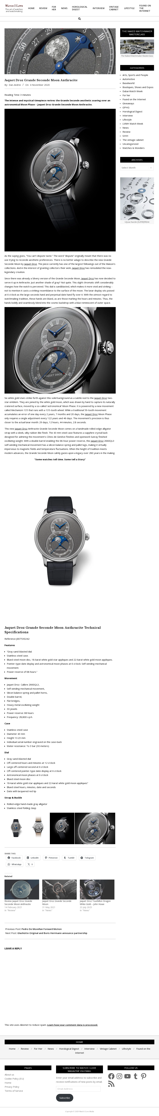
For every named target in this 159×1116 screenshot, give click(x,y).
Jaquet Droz (30, 263)
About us (9, 1074)
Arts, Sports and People (135, 75)
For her (126, 95)
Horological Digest (132, 111)
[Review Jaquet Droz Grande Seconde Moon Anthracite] (22, 889)
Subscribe (64, 1097)
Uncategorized (130, 143)
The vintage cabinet (133, 139)
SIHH (125, 135)
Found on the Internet (134, 99)
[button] (16, 828)
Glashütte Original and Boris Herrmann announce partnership (52, 933)
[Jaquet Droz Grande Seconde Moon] (59, 889)
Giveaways (128, 103)
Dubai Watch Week (133, 91)
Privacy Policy (12, 1086)
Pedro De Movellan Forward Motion (42, 929)
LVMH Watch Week (133, 123)
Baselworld (128, 83)
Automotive (129, 79)
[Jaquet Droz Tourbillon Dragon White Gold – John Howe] (97, 889)
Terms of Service (14, 1090)
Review (126, 131)
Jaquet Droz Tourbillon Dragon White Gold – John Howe (95, 903)
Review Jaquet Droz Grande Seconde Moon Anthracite (18, 903)
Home (8, 1082)
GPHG (126, 107)
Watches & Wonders (134, 147)
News (126, 127)
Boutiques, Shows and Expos (138, 87)
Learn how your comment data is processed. (72, 1024)
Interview (128, 115)
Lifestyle (127, 119)
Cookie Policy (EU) (14, 1078)
